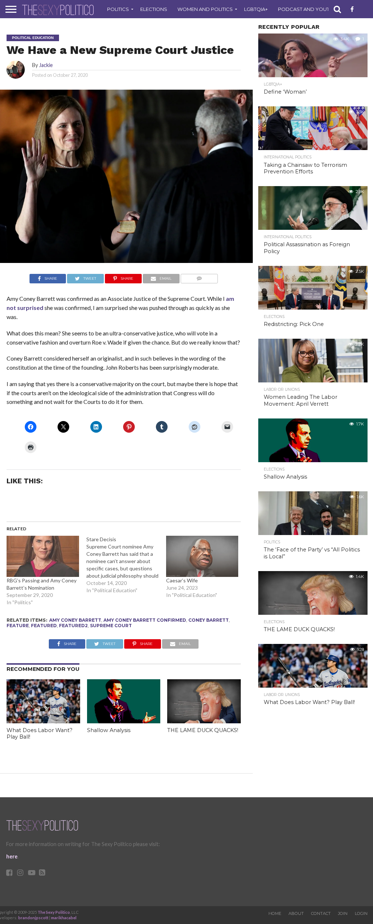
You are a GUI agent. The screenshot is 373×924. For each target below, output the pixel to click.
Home (274, 913)
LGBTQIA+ (256, 9)
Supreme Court (111, 625)
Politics (118, 9)
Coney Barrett (208, 620)
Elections (153, 9)
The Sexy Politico (54, 912)
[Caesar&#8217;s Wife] (202, 556)
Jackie (46, 65)
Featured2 (73, 625)
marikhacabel (63, 917)
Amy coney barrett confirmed (144, 620)
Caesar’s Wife (182, 580)
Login (361, 913)
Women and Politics (205, 9)
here (11, 856)
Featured (44, 625)
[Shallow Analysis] (124, 720)
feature (18, 625)
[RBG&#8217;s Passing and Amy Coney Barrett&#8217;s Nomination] (43, 556)
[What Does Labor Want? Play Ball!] (43, 720)
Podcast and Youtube (308, 9)
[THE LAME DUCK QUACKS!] (204, 720)
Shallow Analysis (108, 730)
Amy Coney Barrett (75, 620)
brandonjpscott (33, 917)
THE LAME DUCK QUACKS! (202, 730)
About (296, 913)
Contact (321, 913)
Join (343, 913)
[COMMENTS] (199, 276)
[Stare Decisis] (126, 565)
